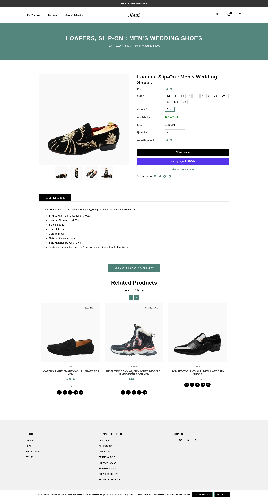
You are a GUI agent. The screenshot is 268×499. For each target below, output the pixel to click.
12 (184, 102)
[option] (84, 119)
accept (222, 495)
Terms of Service (109, 479)
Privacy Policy (107, 463)
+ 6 (208, 384)
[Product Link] (66, 336)
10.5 (224, 95)
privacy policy (202, 495)
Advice (30, 440)
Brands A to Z (107, 457)
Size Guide (105, 451)
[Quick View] (74, 336)
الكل (110, 45)
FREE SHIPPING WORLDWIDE (134, 3)
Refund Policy (107, 468)
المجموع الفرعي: (146, 140)
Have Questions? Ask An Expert (135, 268)
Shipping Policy (108, 474)
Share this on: (144, 176)
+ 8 (81, 392)
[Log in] (217, 15)
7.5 (196, 95)
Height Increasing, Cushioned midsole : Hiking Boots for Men (134, 373)
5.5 (168, 95)
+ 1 (134, 386)
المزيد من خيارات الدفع (183, 169)
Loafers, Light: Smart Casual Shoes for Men (70, 373)
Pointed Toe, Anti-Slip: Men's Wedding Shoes (198, 373)
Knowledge (33, 451)
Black (170, 109)
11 (168, 102)
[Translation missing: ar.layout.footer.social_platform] (173, 440)
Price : (141, 89)
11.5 (176, 102)
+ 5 (70, 386)
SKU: (140, 125)
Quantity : (142, 132)
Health (30, 446)
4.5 (128, 392)
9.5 (215, 95)
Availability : (144, 117)
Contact (104, 440)
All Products (107, 446)
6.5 (182, 95)
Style (29, 457)
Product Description (55, 197)
